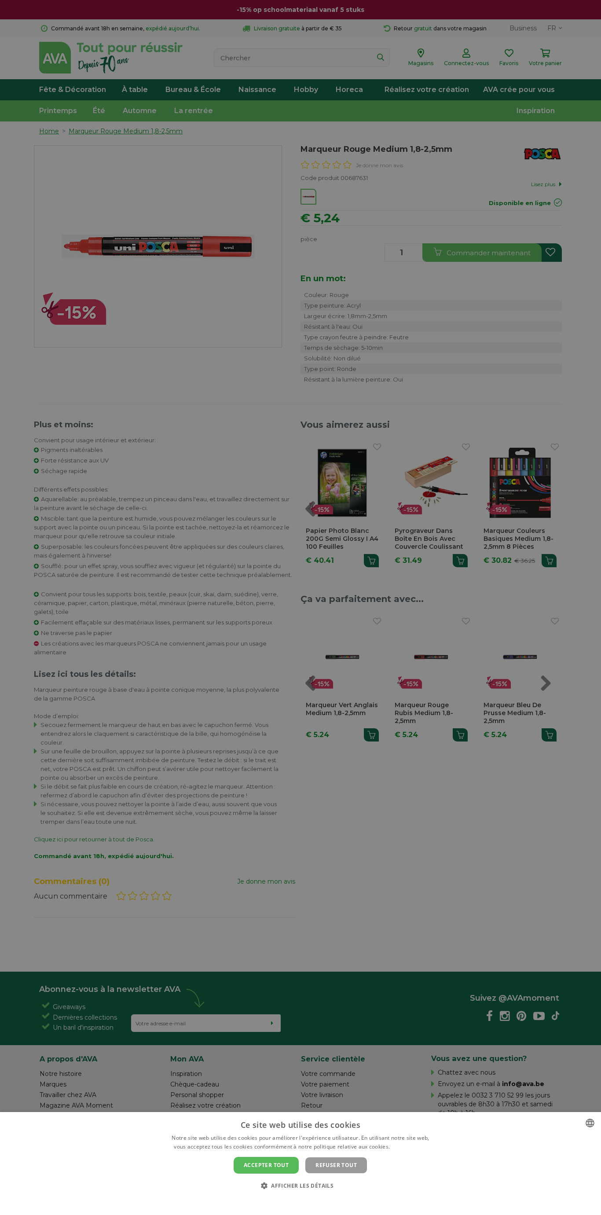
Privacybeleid (295, 1200)
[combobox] (590, 1123)
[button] (300, 1185)
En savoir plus (409, 1146)
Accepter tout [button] (266, 1165)
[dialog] (300, 1163)
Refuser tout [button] (336, 1165)
